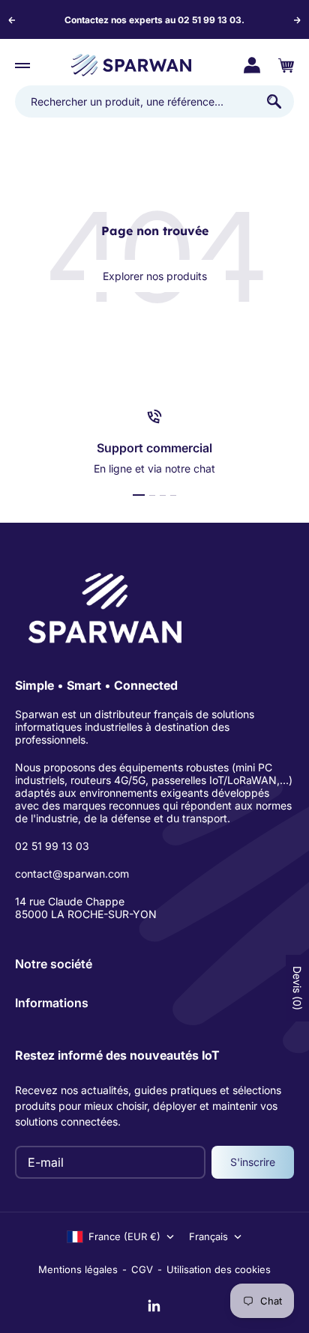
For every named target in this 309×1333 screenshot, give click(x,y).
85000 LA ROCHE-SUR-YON (86, 914)
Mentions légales (78, 1269)
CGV (142, 1269)
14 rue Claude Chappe (69, 901)
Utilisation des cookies (218, 1269)
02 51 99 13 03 (52, 845)
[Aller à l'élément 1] (139, 495)
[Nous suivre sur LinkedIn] (155, 1306)
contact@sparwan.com (72, 873)
